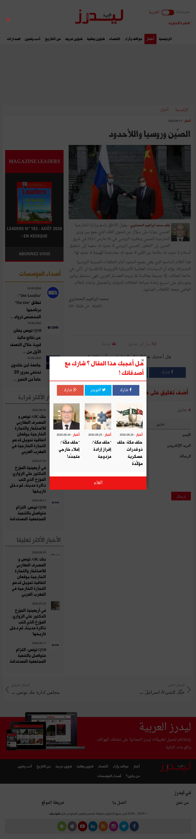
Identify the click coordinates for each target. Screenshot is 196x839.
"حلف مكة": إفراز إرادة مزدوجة (101, 449)
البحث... (60, 17)
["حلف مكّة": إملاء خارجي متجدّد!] (66, 417)
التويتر (96, 390)
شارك (124, 390)
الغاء (98, 482)
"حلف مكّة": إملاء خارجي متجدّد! (69, 449)
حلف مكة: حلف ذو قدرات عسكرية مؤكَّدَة (130, 453)
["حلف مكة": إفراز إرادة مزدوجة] (98, 417)
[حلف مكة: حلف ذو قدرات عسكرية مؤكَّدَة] (129, 417)
